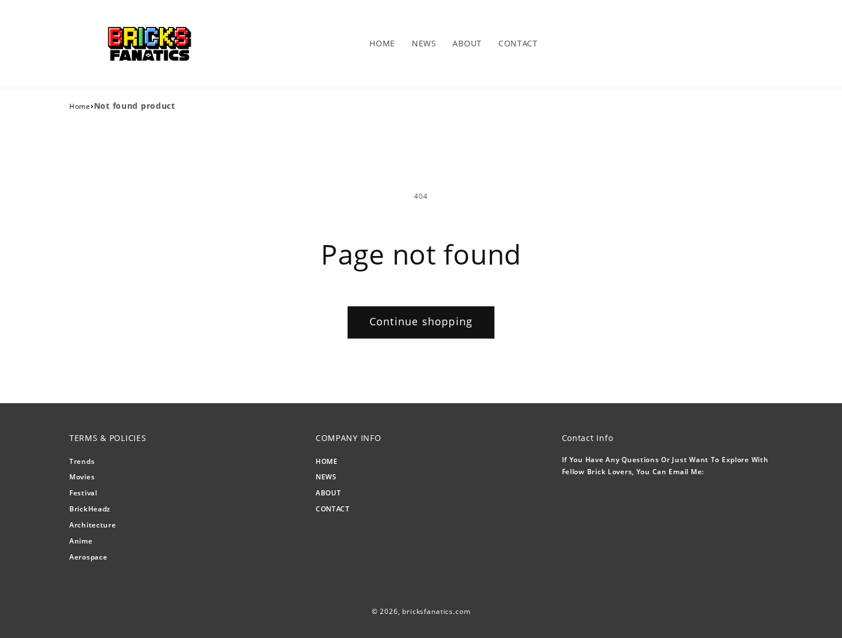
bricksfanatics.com (436, 611)
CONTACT (333, 509)
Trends (82, 461)
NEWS (326, 477)
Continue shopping (421, 321)
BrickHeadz (90, 509)
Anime (81, 541)
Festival (83, 493)
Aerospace (88, 557)
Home (80, 106)
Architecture (92, 525)
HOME (327, 461)
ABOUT (328, 493)
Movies (82, 477)
